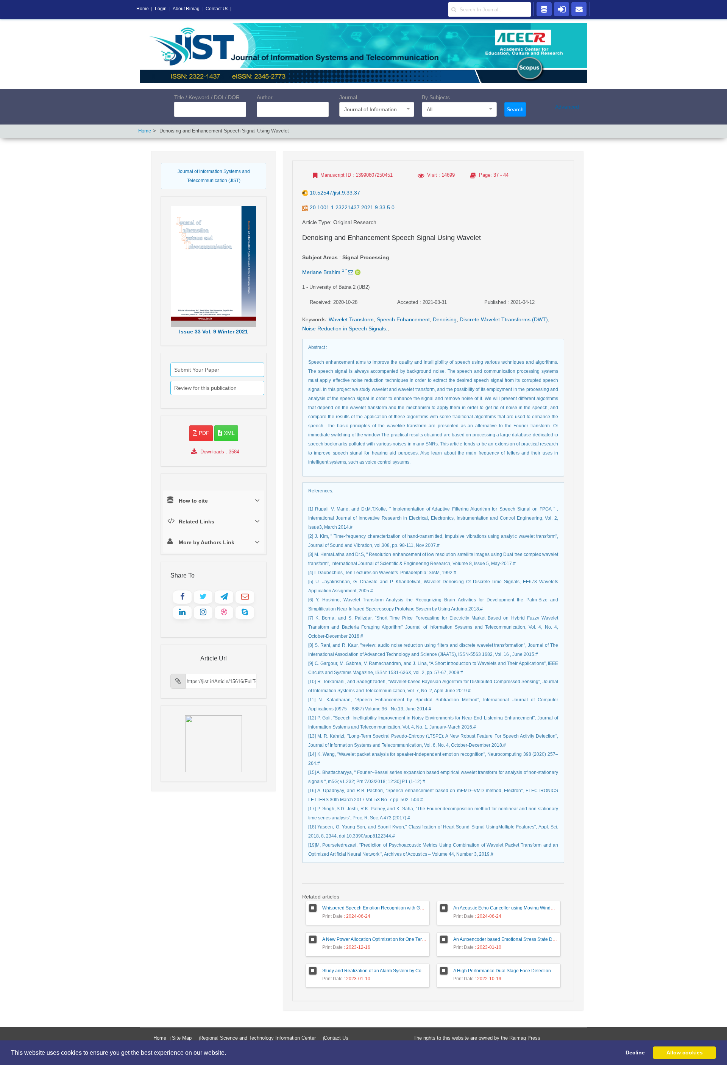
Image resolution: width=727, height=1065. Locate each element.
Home (144, 131)
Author (265, 97)
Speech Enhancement (403, 319)
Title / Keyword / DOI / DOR (207, 97)
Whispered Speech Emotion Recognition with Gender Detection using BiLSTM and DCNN (414, 908)
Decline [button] (635, 1052)
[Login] (561, 9)
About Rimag (186, 8)
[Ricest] (544, 9)
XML (228, 433)
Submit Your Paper (196, 370)
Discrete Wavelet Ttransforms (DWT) (504, 319)
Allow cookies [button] (684, 1052)
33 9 (213, 332)
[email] (579, 9)
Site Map (182, 1038)
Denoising (445, 319)
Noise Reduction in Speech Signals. (344, 328)
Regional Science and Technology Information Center (258, 1038)
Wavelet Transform (351, 319)
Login (161, 8)
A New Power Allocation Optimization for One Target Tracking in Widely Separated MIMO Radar (419, 939)
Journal (348, 97)
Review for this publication (205, 388)
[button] (229, 1053)
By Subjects (436, 97)
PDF (203, 433)
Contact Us (336, 1038)
